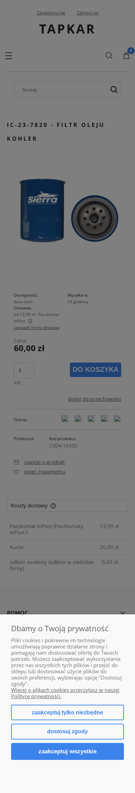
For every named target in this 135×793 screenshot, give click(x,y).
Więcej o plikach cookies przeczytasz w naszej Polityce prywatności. (65, 693)
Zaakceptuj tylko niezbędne (67, 712)
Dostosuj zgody (67, 731)
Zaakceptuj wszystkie (67, 751)
